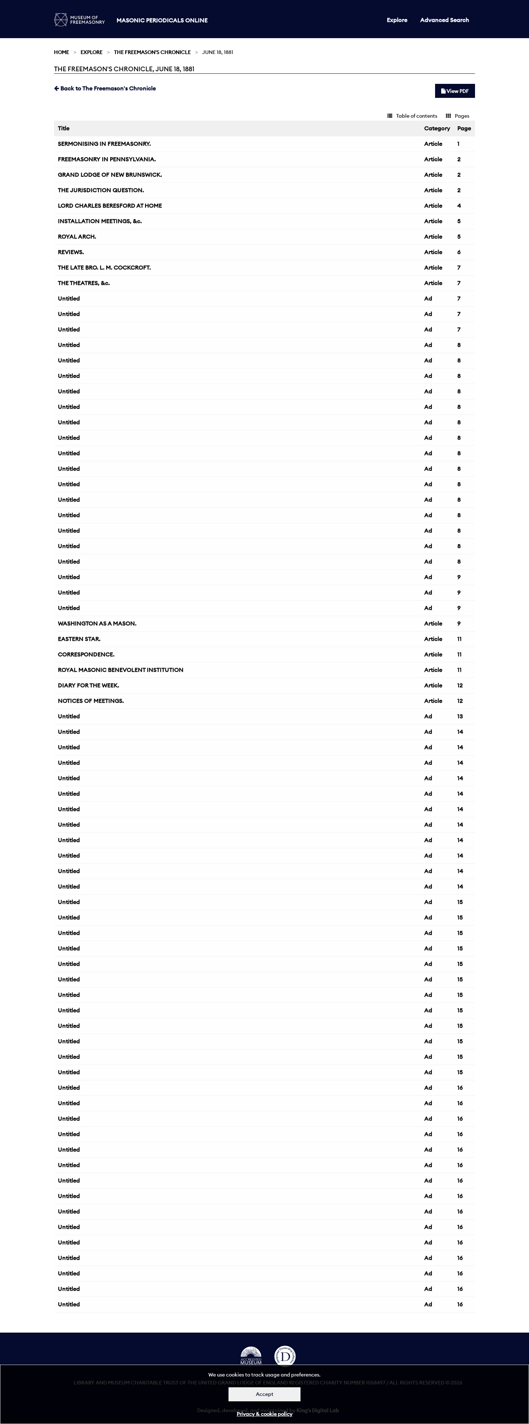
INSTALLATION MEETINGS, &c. (100, 221)
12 (460, 685)
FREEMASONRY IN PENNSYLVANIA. (107, 159)
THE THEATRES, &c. (84, 282)
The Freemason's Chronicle (152, 52)
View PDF (457, 91)
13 (460, 716)
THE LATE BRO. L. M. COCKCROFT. (104, 267)
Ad (428, 298)
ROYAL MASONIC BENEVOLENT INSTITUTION (121, 669)
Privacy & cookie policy (265, 1414)
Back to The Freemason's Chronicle (107, 88)
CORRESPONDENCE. (86, 654)
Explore (397, 19)
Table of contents (416, 116)
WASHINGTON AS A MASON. (97, 623)
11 (459, 638)
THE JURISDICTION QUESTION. (101, 190)
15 (460, 901)
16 (460, 1087)
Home (61, 52)
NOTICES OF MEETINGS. (91, 700)
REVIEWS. (71, 252)
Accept (264, 1394)
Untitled (69, 298)
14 (460, 731)
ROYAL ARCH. (77, 236)
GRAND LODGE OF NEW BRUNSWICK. (110, 174)
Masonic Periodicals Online (162, 20)
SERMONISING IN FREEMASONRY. (104, 143)
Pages (461, 116)
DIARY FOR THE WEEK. (88, 685)
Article (433, 143)
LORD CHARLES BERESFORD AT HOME (110, 205)
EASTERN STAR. (79, 638)
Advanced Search (444, 19)
